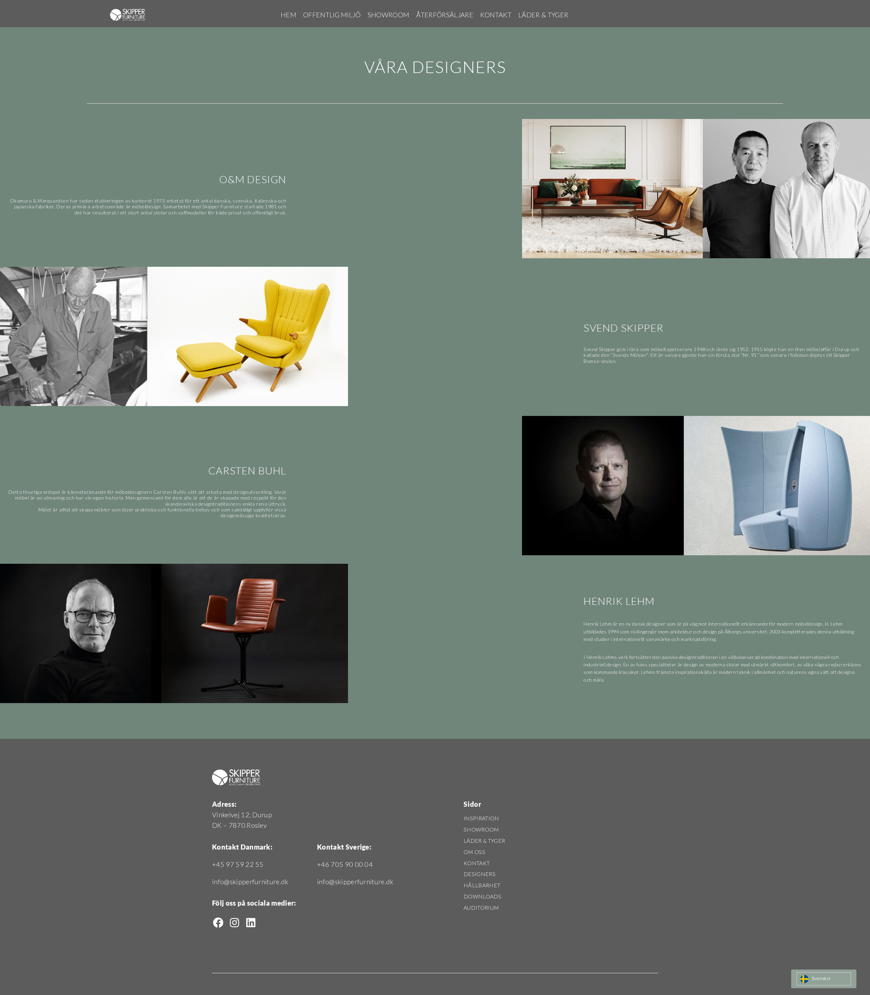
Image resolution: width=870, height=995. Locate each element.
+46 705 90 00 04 (345, 864)
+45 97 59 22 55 (238, 864)
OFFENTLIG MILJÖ (332, 15)
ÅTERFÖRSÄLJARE (444, 15)
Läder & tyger (543, 15)
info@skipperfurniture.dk (250, 881)
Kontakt (495, 15)
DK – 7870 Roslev (239, 825)
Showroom (389, 15)
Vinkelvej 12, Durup (242, 814)
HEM (288, 15)
